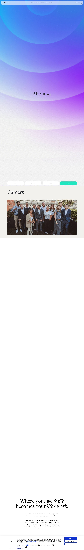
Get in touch (78, 2)
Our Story (16, 183)
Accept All (70, 538)
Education (38, 2)
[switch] (38, 545)
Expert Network (51, 183)
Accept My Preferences (70, 541)
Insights (42, 2)
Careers (68, 183)
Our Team (33, 183)
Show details (19, 548)
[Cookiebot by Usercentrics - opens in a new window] (11, 548)
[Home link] (5, 2)
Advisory (32, 2)
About (52, 2)
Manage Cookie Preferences (32, 541)
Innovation (47, 2)
